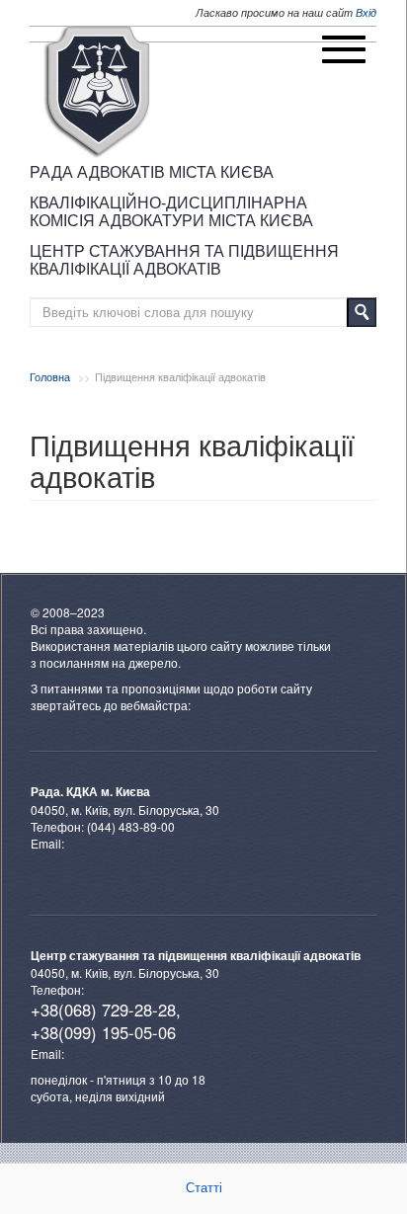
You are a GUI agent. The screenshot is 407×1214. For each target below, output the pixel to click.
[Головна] (96, 92)
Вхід (366, 12)
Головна (50, 376)
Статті (204, 1187)
